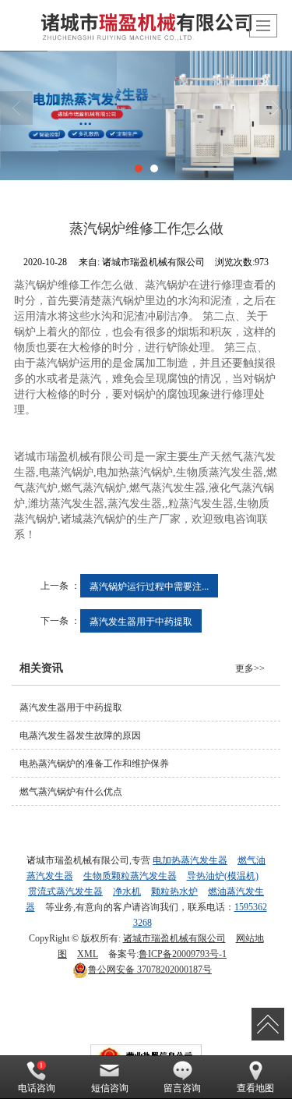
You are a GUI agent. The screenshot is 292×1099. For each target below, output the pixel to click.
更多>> (250, 668)
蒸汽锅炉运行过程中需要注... (149, 585)
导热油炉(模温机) (223, 875)
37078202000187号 (150, 969)
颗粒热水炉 (174, 891)
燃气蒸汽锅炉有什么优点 (70, 791)
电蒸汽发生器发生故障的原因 (80, 735)
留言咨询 (182, 1088)
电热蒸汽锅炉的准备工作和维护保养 (94, 763)
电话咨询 (36, 1088)
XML (87, 953)
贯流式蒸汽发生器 (65, 891)
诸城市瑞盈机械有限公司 (174, 938)
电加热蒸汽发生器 (190, 860)
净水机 (127, 891)
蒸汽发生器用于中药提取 (141, 620)
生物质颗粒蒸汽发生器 (130, 875)
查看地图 (255, 1088)
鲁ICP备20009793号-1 (183, 953)
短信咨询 (109, 1088)
